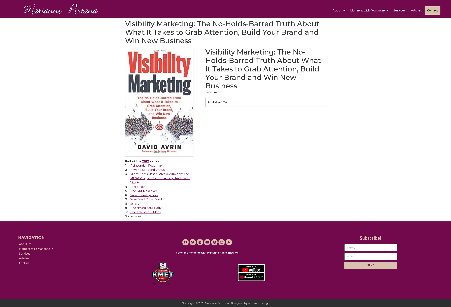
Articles (416, 10)
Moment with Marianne (367, 10)
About (337, 10)
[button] (339, 10)
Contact (432, 10)
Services (399, 10)
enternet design (258, 303)
